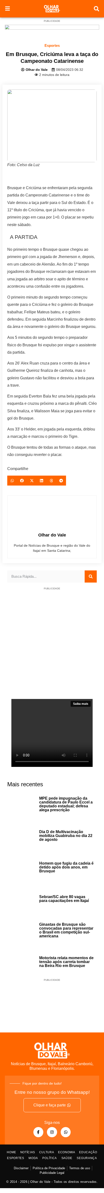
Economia (66, 1152)
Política (49, 1158)
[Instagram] (52, 1132)
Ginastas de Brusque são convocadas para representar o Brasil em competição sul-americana (66, 930)
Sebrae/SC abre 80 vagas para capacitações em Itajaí (64, 899)
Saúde (67, 1158)
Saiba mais (80, 704)
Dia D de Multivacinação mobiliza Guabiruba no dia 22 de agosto (65, 836)
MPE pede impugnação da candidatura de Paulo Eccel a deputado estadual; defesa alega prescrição (66, 804)
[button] (12, 481)
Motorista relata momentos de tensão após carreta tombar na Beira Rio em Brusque (66, 962)
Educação (88, 1152)
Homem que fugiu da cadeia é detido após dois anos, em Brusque (66, 867)
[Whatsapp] (66, 1132)
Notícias (27, 1152)
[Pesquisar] (91, 576)
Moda (33, 1158)
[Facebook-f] (38, 1132)
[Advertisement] (52, 647)
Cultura (46, 1152)
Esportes (52, 45)
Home (11, 1152)
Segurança (87, 1158)
